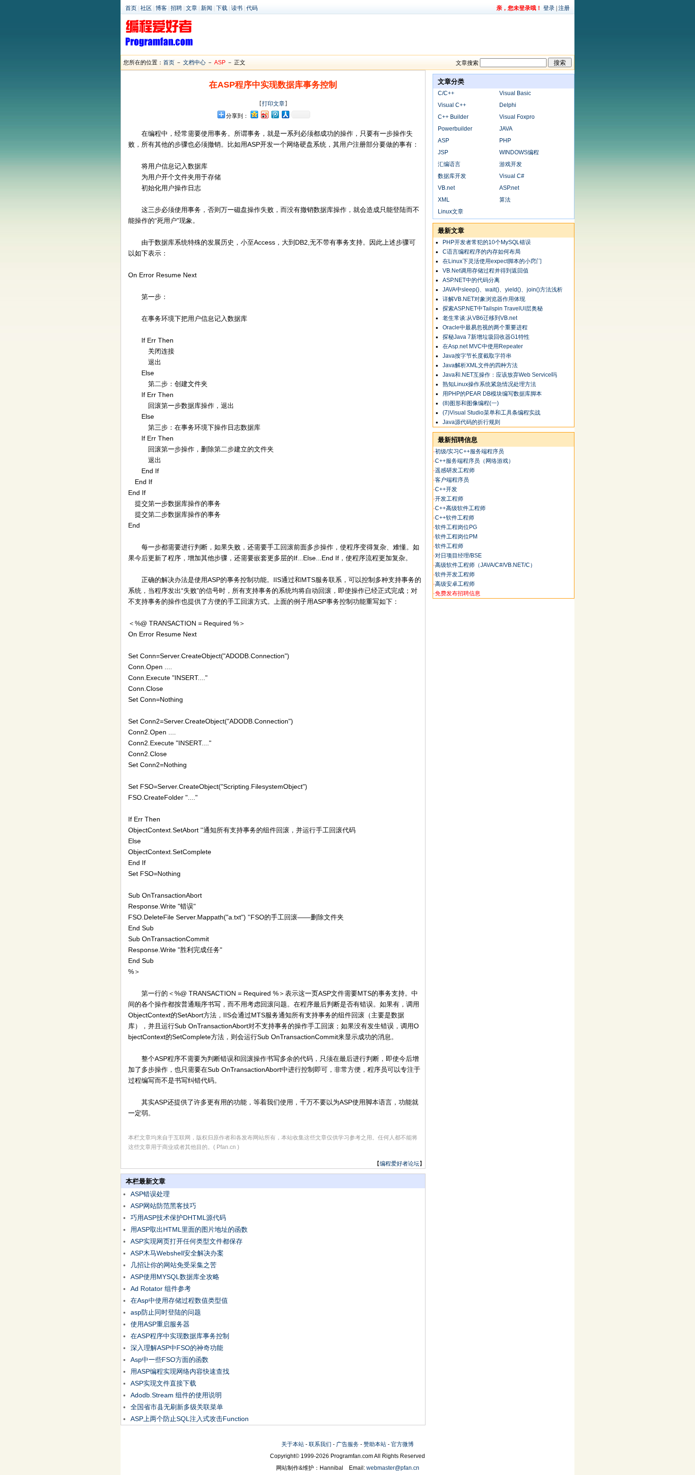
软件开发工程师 (455, 574)
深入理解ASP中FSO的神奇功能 (176, 1347)
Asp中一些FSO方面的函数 (169, 1359)
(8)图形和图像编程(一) (471, 403)
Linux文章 (450, 211)
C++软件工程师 (454, 517)
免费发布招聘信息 (457, 593)
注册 (564, 8)
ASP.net (509, 188)
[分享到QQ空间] (254, 114)
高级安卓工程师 (455, 584)
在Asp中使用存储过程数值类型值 (179, 1300)
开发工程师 (449, 498)
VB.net (446, 188)
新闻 (206, 8)
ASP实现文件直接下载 (163, 1383)
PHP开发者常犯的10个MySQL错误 (487, 242)
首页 (131, 8)
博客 (161, 8)
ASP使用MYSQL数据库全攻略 (174, 1277)
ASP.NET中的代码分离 (471, 280)
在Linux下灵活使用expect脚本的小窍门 (492, 261)
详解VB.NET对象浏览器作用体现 (484, 299)
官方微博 (402, 1444)
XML (444, 199)
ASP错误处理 (150, 1194)
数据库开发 (452, 176)
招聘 (176, 8)
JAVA (506, 128)
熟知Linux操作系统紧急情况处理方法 (489, 384)
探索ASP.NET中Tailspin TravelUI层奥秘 (493, 308)
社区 (146, 8)
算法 (505, 199)
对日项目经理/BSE (458, 555)
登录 (549, 8)
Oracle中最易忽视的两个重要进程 (485, 327)
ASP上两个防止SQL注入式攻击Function (189, 1418)
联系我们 (320, 1444)
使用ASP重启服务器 (160, 1324)
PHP (505, 140)
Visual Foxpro (517, 117)
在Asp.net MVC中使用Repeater (483, 346)
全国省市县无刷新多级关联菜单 (176, 1407)
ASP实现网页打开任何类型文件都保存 (186, 1241)
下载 (221, 8)
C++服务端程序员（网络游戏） (474, 461)
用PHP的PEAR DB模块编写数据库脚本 (492, 393)
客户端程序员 (452, 480)
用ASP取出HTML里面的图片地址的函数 (189, 1229)
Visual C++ (452, 105)
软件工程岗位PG (456, 527)
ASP (220, 62)
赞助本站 (375, 1444)
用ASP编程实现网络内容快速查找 (179, 1371)
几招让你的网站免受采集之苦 (173, 1265)
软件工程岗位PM (456, 536)
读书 (237, 8)
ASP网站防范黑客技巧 (163, 1206)
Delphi (507, 105)
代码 (252, 8)
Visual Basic (515, 93)
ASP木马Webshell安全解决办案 (177, 1253)
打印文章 (273, 103)
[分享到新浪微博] (264, 114)
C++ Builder (453, 117)
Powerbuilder (455, 128)
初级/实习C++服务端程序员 (469, 451)
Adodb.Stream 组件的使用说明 (176, 1395)
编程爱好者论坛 (399, 1163)
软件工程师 (449, 546)
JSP (443, 152)
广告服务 (347, 1444)
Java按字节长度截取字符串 (477, 356)
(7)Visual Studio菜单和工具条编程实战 (491, 412)
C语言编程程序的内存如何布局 (482, 251)
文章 (191, 8)
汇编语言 (449, 164)
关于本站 (292, 1444)
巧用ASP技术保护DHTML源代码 (178, 1217)
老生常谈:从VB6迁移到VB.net (480, 318)
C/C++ (446, 93)
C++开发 (446, 489)
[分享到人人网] (285, 114)
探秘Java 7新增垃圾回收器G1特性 (486, 337)
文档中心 (194, 62)
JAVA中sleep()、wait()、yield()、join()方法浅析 (503, 289)
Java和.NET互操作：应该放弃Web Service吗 (500, 374)
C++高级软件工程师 (460, 508)
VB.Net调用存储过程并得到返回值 (486, 270)
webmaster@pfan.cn (392, 1468)
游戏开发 (510, 164)
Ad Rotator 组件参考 (160, 1288)
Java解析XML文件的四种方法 (480, 365)
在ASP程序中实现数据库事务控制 (179, 1336)
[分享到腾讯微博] (274, 114)
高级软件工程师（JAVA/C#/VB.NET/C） (485, 565)
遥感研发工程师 (455, 470)
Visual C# (511, 176)
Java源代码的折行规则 (471, 422)
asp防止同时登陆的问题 (165, 1312)
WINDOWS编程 (519, 152)
